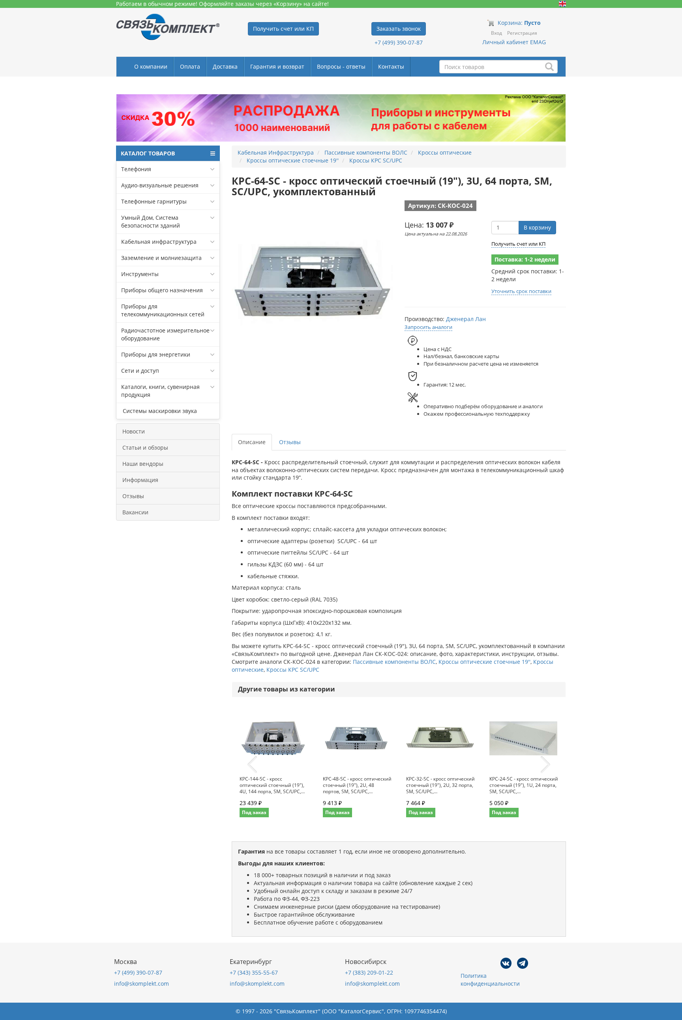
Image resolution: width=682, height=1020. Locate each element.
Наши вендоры (142, 463)
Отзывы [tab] (290, 442)
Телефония (136, 169)
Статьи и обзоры (145, 447)
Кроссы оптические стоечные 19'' (484, 661)
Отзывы (133, 496)
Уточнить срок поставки (521, 291)
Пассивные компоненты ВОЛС (394, 661)
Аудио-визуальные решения (160, 185)
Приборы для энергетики (155, 354)
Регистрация (522, 33)
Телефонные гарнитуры (154, 201)
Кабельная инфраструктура (159, 241)
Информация (140, 480)
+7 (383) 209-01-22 (369, 972)
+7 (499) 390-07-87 (399, 42)
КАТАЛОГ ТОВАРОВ (148, 153)
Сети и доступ (140, 370)
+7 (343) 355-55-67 (254, 972)
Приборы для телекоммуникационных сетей (162, 310)
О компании (150, 66)
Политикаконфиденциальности (490, 979)
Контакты (391, 66)
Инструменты (140, 274)
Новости (133, 431)
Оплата (190, 66)
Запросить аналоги (428, 327)
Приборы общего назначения (162, 290)
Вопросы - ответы (341, 66)
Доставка (225, 66)
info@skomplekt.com (141, 983)
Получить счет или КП (518, 243)
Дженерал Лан (466, 319)
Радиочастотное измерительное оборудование (165, 334)
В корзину (537, 227)
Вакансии (135, 512)
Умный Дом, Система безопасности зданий (150, 221)
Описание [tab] (252, 442)
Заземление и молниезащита (161, 258)
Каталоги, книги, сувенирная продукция (160, 390)
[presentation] (252, 764)
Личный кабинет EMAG (514, 42)
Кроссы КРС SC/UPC (292, 669)
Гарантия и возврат (277, 66)
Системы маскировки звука (159, 411)
